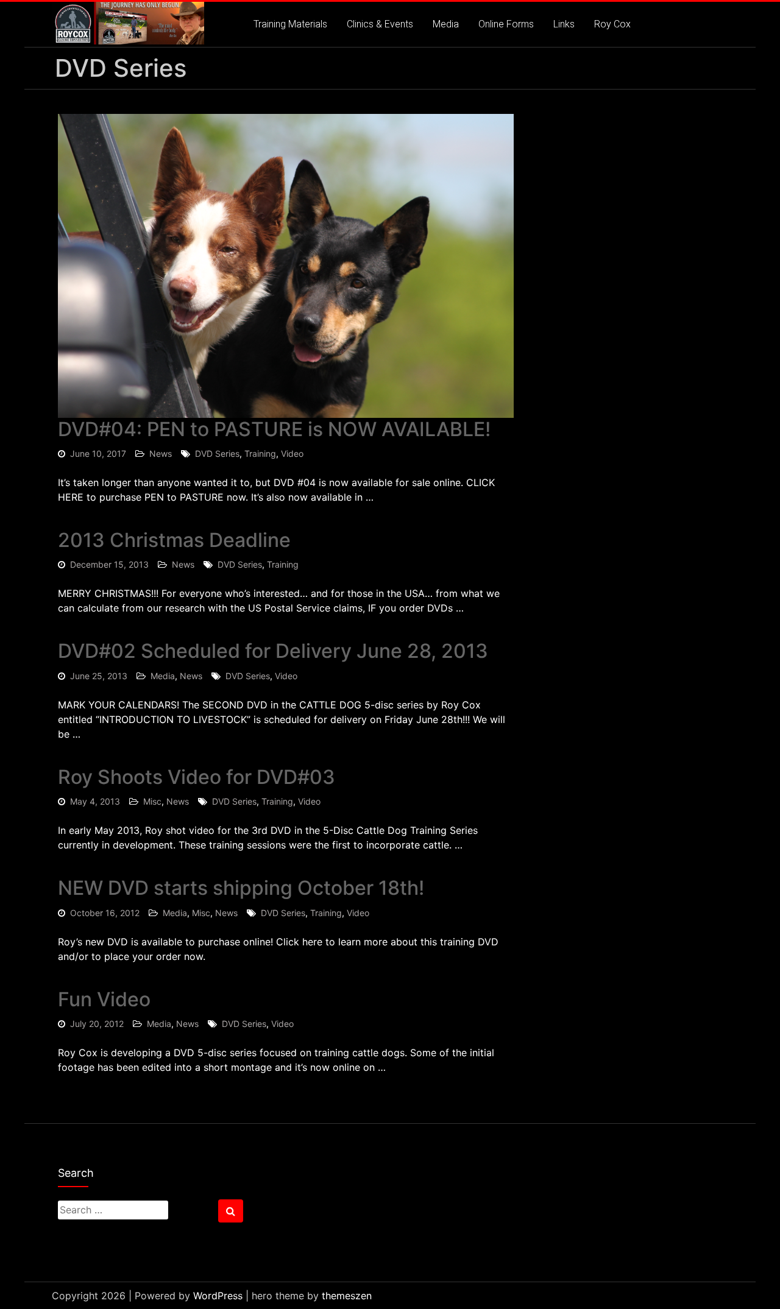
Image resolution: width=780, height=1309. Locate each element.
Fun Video (104, 999)
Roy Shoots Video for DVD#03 (196, 777)
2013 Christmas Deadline (174, 540)
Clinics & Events (380, 24)
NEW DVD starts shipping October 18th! (241, 888)
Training (260, 453)
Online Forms (506, 24)
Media (446, 24)
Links (564, 24)
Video (292, 453)
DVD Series (217, 453)
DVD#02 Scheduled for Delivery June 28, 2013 (273, 651)
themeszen (347, 1296)
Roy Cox (612, 24)
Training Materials (290, 24)
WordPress (218, 1296)
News (160, 453)
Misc (152, 801)
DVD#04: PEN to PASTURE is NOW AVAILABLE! (274, 429)
